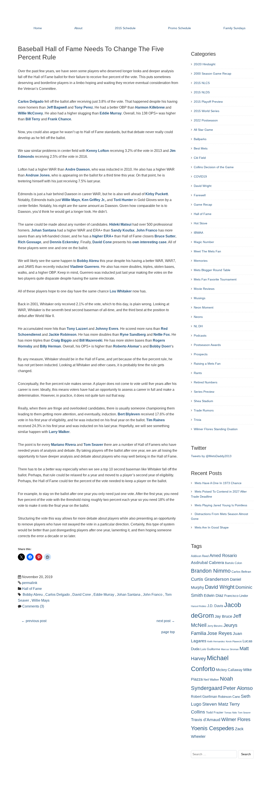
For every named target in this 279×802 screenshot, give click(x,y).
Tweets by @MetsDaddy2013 (211, 456)
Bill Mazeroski (90, 340)
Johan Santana (43, 230)
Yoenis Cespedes (212, 728)
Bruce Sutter (165, 236)
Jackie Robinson (63, 334)
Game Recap (203, 204)
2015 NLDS (202, 92)
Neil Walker (211, 679)
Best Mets (201, 148)
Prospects (201, 354)
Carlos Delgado (31, 101)
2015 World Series (206, 111)
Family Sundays (234, 28)
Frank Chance (59, 119)
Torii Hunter (123, 200)
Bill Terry (33, 119)
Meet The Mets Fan (207, 251)
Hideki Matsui (120, 224)
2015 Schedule (125, 28)
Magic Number (204, 242)
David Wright (202, 186)
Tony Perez (83, 107)
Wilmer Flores (235, 719)
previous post (33, 621)
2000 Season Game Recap (212, 73)
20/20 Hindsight (204, 64)
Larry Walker (59, 432)
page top (168, 632)
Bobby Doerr (160, 346)
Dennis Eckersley (64, 242)
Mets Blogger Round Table (212, 270)
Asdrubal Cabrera (207, 562)
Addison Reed (200, 556)
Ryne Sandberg (133, 334)
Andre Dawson (77, 169)
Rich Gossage (29, 242)
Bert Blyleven (129, 414)
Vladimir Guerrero (84, 266)
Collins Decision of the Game (214, 167)
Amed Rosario (223, 555)
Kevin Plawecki (234, 641)
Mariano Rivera (63, 444)
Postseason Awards (207, 345)
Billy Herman (50, 346)
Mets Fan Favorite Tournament (215, 279)
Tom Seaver (93, 444)
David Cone (102, 242)
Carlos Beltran (241, 571)
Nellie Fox (161, 334)
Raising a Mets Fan (207, 363)
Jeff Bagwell (57, 107)
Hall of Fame (32, 589)
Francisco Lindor (236, 595)
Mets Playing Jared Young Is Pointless (221, 505)
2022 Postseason (206, 120)
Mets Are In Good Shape (212, 527)
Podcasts (200, 335)
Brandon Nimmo (211, 571)
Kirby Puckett (156, 194)
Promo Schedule (179, 28)
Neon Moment (203, 307)
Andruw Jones (38, 175)
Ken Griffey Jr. (93, 200)
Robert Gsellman (204, 696)
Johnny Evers (106, 329)
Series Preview (204, 391)
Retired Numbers (205, 382)
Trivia (197, 419)
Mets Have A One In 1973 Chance (218, 483)
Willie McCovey (30, 113)
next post (166, 621)
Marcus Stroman (230, 649)
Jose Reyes (219, 633)
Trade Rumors (204, 410)
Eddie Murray (111, 113)
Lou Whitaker (121, 291)
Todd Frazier (214, 712)
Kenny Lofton (97, 151)
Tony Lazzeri (77, 329)
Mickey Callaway (229, 670)
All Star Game (203, 129)
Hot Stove (200, 223)
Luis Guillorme (210, 649)
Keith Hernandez (216, 641)
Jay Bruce (223, 616)
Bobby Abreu (88, 261)
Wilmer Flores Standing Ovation (216, 429)
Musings (199, 298)
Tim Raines (155, 420)
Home (38, 28)
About (78, 28)
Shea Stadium (203, 401)
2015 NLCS (202, 83)
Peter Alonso (238, 688)
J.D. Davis (215, 606)
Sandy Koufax (122, 230)
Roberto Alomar (126, 346)
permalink (29, 583)
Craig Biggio (61, 340)
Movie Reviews (204, 288)
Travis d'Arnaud (205, 719)
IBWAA (198, 232)
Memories (201, 260)
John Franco (146, 230)
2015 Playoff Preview (208, 101)
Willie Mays (71, 200)
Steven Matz (215, 703)
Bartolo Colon (233, 563)
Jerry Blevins (215, 626)
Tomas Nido (230, 712)
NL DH (198, 326)
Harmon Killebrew (150, 107)
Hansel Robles (198, 606)
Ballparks (200, 139)
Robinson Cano (229, 696)
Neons (198, 317)
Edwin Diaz (213, 595)
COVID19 (200, 176)
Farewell (200, 195)
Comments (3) (33, 606)
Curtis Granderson (210, 579)
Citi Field (200, 157)
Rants (198, 373)
